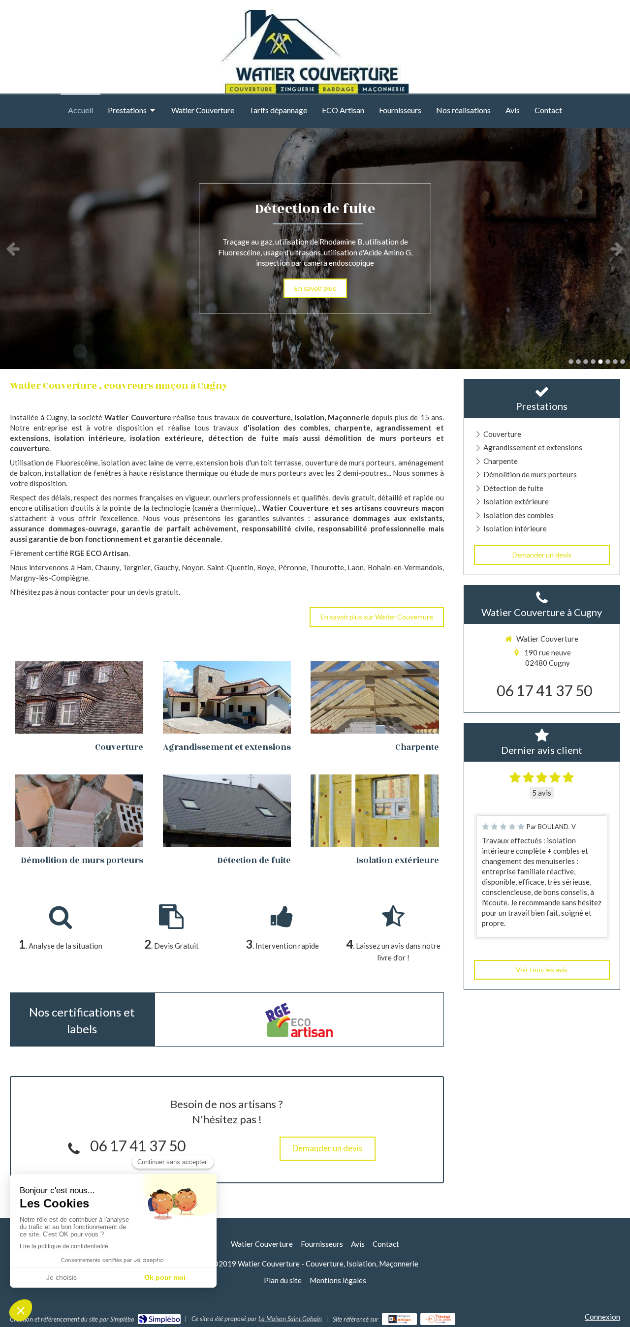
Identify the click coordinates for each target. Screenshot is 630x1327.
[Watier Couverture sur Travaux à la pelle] (437, 1319)
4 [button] (593, 361)
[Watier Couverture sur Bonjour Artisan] (399, 1319)
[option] (315, 248)
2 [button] (578, 361)
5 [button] (600, 361)
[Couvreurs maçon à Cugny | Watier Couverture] (315, 58)
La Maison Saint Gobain (290, 1319)
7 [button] (615, 361)
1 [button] (570, 361)
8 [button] (622, 361)
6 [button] (607, 361)
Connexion (602, 1316)
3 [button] (585, 361)
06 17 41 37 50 (138, 1145)
